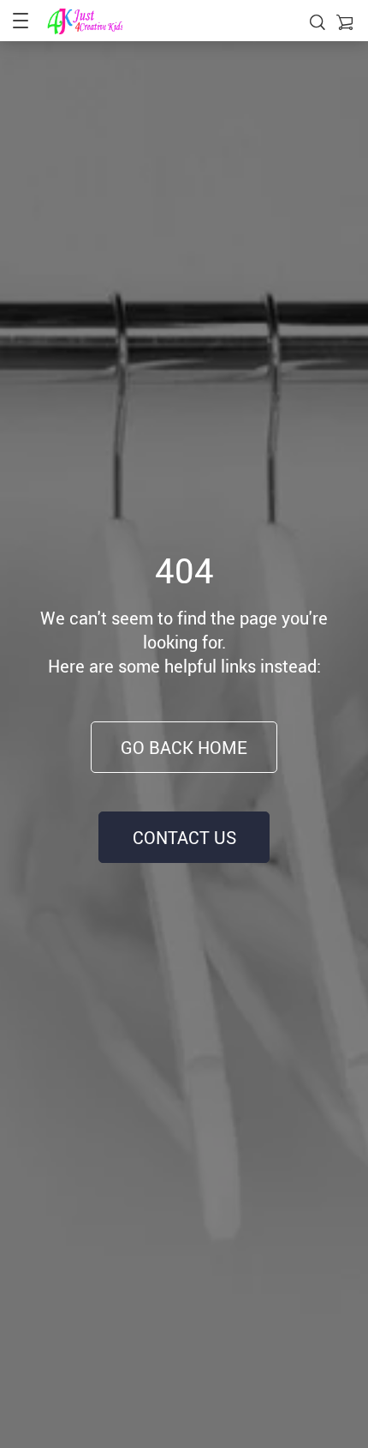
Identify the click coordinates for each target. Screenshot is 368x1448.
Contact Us (184, 837)
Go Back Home (184, 747)
